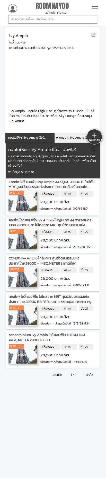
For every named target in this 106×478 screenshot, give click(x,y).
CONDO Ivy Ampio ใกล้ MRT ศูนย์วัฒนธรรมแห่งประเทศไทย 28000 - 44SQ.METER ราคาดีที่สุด (44, 261)
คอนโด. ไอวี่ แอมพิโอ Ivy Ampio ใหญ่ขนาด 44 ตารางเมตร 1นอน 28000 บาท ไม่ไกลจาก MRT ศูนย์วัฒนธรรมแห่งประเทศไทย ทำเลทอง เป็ (50, 225)
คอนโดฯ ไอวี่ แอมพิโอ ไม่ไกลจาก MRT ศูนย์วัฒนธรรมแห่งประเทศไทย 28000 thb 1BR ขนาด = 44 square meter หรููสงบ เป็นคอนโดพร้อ (50, 301)
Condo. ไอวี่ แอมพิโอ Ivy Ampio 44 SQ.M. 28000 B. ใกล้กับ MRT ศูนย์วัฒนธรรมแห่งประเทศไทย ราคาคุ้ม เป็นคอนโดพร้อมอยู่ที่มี (52, 187)
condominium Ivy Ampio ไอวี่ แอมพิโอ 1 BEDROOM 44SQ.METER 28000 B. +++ (47, 337)
